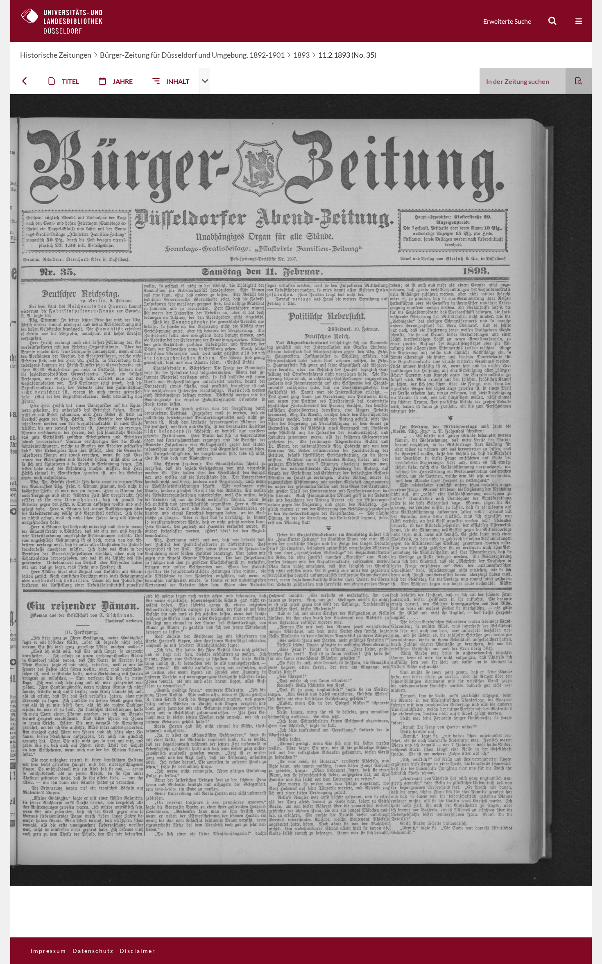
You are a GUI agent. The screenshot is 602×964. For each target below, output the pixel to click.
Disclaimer (138, 950)
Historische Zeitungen (55, 54)
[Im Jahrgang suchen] (579, 81)
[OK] (552, 21)
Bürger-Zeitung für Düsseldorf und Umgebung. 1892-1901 (192, 54)
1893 (301, 54)
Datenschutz (92, 950)
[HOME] (68, 20)
